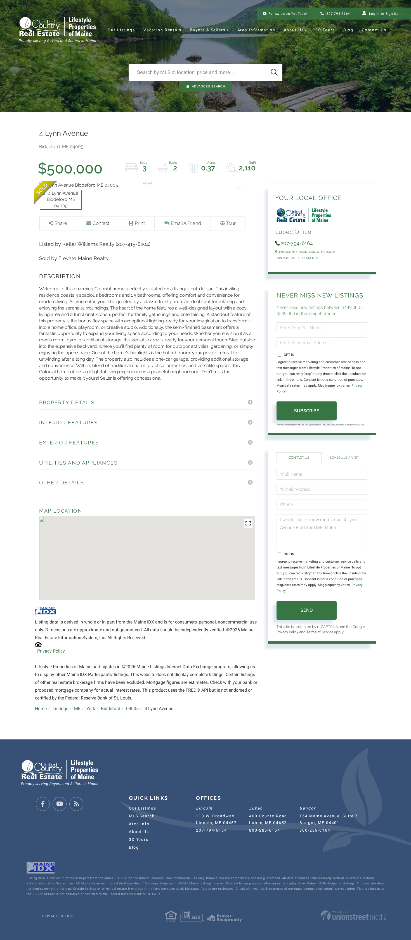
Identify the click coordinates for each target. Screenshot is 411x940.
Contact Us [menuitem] (374, 30)
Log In (374, 14)
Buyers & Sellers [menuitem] (208, 30)
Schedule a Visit (344, 458)
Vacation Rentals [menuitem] (162, 30)
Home (41, 708)
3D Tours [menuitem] (325, 30)
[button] (274, 72)
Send (307, 610)
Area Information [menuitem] (256, 30)
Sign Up (392, 14)
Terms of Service (319, 632)
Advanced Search (208, 86)
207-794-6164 (337, 14)
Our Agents (308, 258)
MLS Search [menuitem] (142, 816)
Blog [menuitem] (348, 30)
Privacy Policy (51, 651)
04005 (132, 708)
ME (77, 708)
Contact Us (285, 258)
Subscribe (306, 410)
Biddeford (110, 708)
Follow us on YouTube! (287, 14)
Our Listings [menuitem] (121, 30)
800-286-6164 (264, 830)
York (90, 708)
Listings (60, 708)
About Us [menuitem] (294, 30)
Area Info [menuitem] (139, 824)
